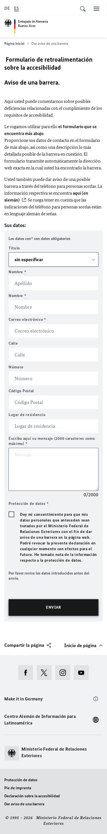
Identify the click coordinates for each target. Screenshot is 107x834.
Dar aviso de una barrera (24, 804)
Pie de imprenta (17, 788)
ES (16, 8)
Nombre (18, 271)
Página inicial (14, 43)
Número (16, 367)
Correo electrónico (27, 319)
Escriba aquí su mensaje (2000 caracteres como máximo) (52, 441)
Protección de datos (20, 780)
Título (14, 248)
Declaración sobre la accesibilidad (32, 796)
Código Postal (21, 390)
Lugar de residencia (27, 414)
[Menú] (96, 8)
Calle (13, 343)
